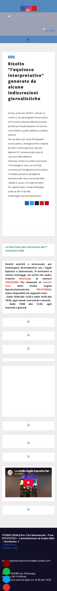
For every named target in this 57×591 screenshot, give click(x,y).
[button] (52, 39)
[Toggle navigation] (28, 39)
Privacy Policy (9, 544)
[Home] (4, 39)
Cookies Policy (10, 548)
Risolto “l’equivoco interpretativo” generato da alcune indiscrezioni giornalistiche (26, 81)
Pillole (11, 57)
